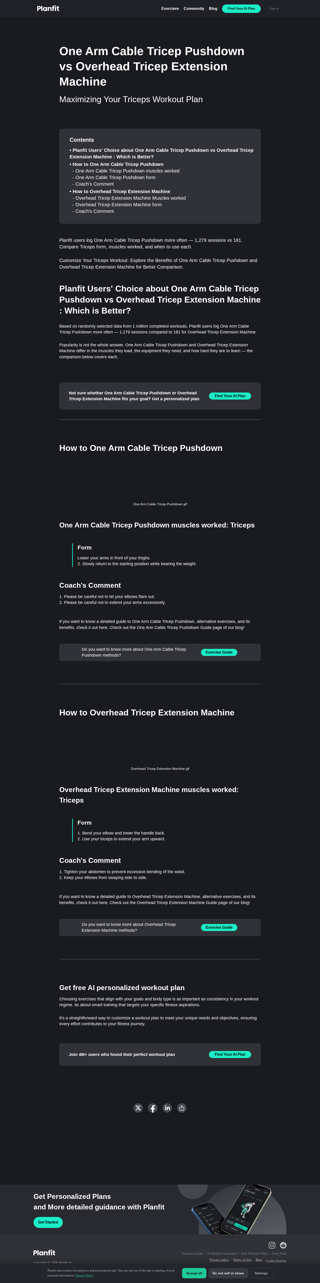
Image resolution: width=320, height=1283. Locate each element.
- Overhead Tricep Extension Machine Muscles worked (129, 198)
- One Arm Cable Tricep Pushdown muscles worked (125, 170)
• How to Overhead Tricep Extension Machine (120, 191)
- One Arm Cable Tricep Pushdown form (114, 177)
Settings (261, 1273)
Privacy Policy (84, 1275)
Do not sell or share (228, 1273)
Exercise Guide (219, 652)
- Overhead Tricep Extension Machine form (117, 204)
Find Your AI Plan (230, 396)
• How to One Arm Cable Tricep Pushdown (117, 164)
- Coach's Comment (93, 184)
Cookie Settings (276, 1260)
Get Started (48, 1222)
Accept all (194, 1273)
